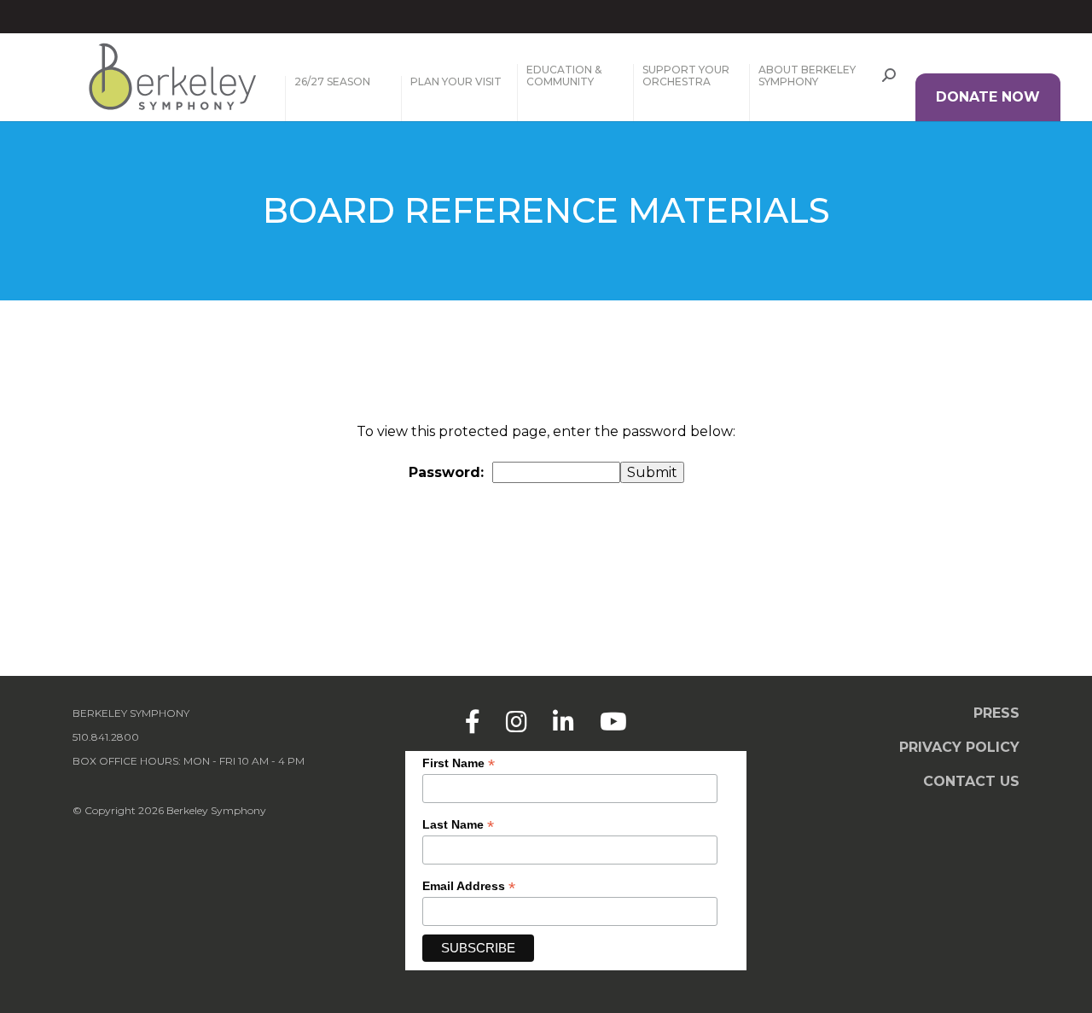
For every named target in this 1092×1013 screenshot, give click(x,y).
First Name (458, 763)
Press (996, 713)
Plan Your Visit (456, 82)
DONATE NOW (988, 97)
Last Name (458, 825)
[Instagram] (516, 722)
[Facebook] (472, 722)
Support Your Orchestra (685, 76)
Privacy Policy (959, 747)
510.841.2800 (106, 737)
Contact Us (971, 781)
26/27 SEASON (332, 82)
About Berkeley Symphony (807, 76)
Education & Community (563, 76)
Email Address (468, 886)
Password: (446, 472)
